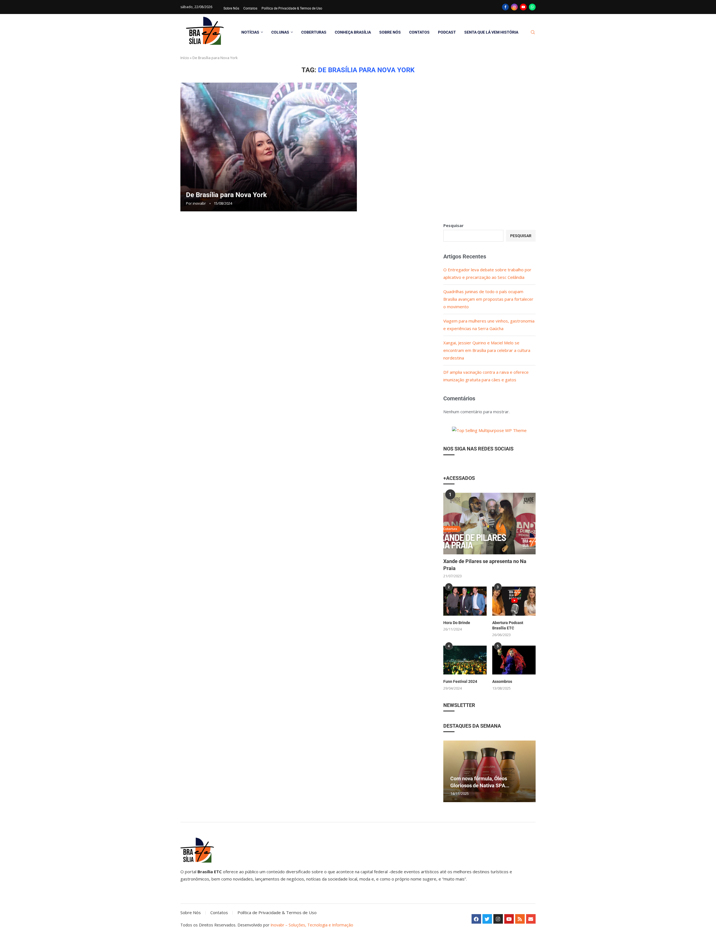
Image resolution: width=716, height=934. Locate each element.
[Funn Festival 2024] (465, 660)
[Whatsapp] (532, 7)
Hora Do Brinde (456, 622)
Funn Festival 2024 (460, 681)
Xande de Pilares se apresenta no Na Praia (484, 564)
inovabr (199, 203)
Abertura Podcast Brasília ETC (507, 625)
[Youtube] (523, 7)
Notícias (250, 32)
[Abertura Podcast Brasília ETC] (514, 601)
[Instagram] (514, 7)
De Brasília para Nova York (226, 195)
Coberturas (313, 32)
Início (184, 57)
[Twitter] (487, 919)
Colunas (280, 32)
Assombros (502, 681)
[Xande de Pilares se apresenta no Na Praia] (489, 523)
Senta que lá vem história (491, 32)
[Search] (533, 32)
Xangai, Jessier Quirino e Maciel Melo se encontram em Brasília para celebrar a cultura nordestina (486, 350)
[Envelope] (531, 919)
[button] (448, 771)
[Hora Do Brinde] (465, 601)
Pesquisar (453, 225)
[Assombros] (514, 660)
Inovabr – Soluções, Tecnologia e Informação (311, 925)
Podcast (447, 32)
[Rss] (520, 919)
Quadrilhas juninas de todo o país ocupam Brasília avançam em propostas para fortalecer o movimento (488, 299)
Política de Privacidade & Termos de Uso (292, 8)
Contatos (250, 8)
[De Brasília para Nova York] (268, 147)
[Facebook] (505, 7)
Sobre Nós (231, 8)
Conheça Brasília (353, 32)
